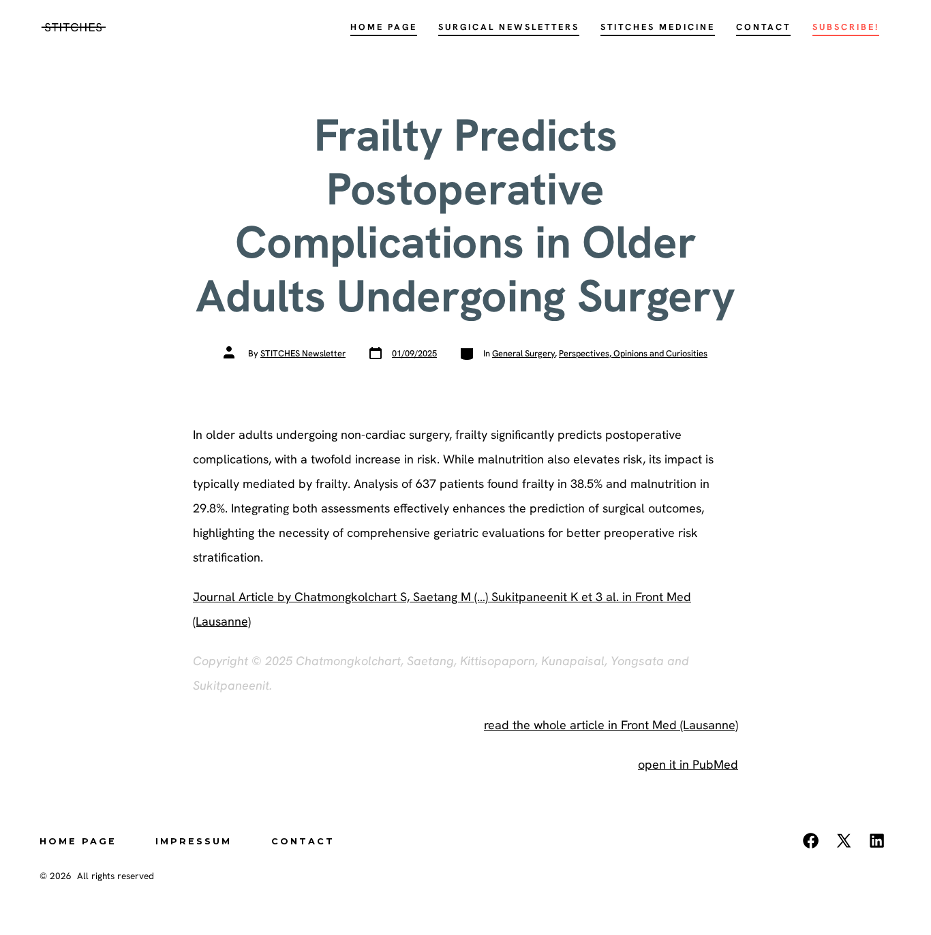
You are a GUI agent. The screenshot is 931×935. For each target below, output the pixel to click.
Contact (763, 27)
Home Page (383, 27)
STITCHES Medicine (657, 27)
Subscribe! (845, 27)
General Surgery (523, 353)
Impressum (193, 841)
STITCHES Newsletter (303, 353)
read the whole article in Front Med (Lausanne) (611, 725)
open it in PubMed (688, 764)
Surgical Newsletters (508, 27)
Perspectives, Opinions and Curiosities (633, 353)
